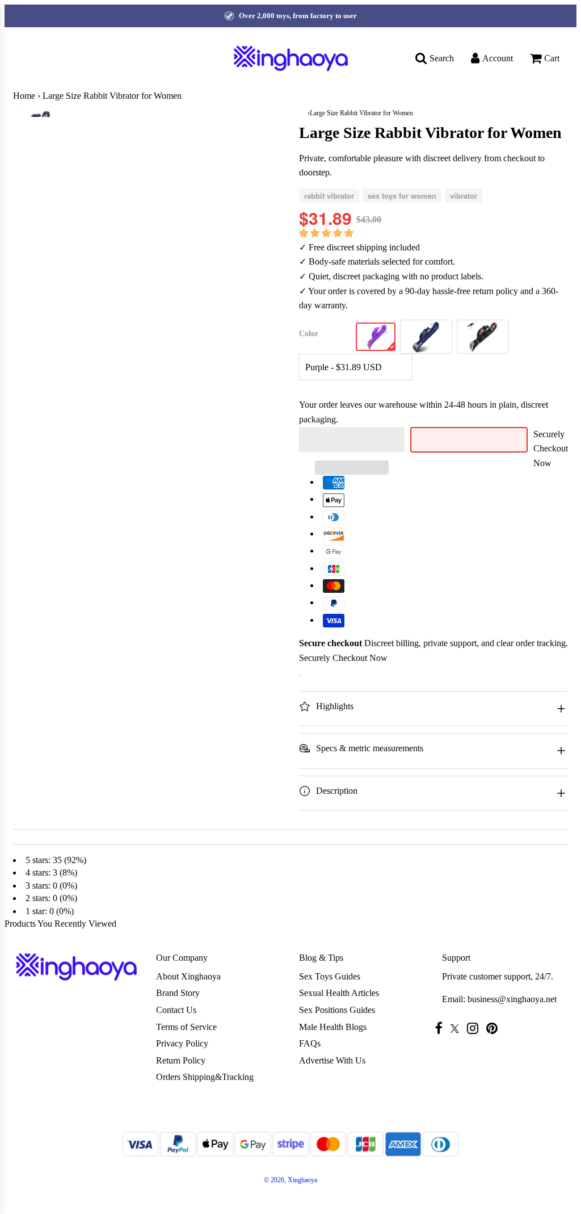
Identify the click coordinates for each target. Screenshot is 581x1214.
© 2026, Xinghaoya (290, 1180)
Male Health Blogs (333, 1027)
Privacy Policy (182, 1043)
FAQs (310, 1043)
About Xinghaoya (188, 976)
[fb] (441, 1028)
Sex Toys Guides (329, 976)
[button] (327, 233)
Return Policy (180, 1060)
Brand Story (178, 993)
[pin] (494, 1028)
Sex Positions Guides (337, 1010)
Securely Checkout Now (550, 448)
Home (24, 96)
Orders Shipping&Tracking (205, 1077)
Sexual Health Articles (339, 993)
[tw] (458, 1028)
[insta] (475, 1028)
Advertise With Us (332, 1060)
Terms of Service (186, 1027)
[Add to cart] (300, 675)
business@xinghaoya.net (512, 999)
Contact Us (176, 1010)
